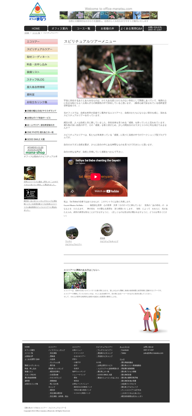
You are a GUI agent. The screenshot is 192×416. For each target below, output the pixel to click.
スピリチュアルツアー (73, 244)
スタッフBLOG (30, 375)
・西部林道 (52, 381)
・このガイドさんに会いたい (130, 393)
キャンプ (51, 387)
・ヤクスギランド (55, 378)
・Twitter (123, 353)
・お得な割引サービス (104, 365)
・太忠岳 (51, 359)
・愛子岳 (51, 365)
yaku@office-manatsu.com (153, 353)
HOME (27, 33)
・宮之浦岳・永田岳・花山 (58, 396)
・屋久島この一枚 (102, 371)
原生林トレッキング (55, 368)
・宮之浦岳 (52, 353)
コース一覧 (36, 33)
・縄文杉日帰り (54, 371)
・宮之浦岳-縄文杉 (55, 393)
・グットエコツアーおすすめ (130, 390)
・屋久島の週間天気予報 (129, 378)
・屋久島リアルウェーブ (129, 387)
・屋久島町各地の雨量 (128, 381)
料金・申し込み (30, 368)
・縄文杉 (51, 390)
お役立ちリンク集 (31, 384)
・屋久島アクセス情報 (128, 371)
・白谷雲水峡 (53, 375)
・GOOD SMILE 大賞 (104, 375)
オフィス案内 (30, 350)
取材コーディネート (32, 365)
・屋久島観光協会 (126, 362)
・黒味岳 (51, 356)
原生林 (102, 238)
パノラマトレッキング (56, 350)
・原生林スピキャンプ (104, 353)
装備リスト (29, 371)
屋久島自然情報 (30, 378)
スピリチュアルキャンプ (109, 241)
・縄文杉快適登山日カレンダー (131, 396)
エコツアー (52, 347)
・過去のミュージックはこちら (107, 378)
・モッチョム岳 (54, 362)
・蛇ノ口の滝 (53, 384)
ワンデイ (68, 241)
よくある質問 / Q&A (32, 359)
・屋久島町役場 (125, 375)
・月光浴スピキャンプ (104, 356)
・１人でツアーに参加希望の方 (107, 368)
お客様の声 (29, 356)
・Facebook (124, 350)
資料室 (27, 381)
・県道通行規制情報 (127, 368)
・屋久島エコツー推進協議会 (130, 365)
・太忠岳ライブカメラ (128, 384)
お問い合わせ (148, 347)
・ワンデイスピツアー (104, 350)
